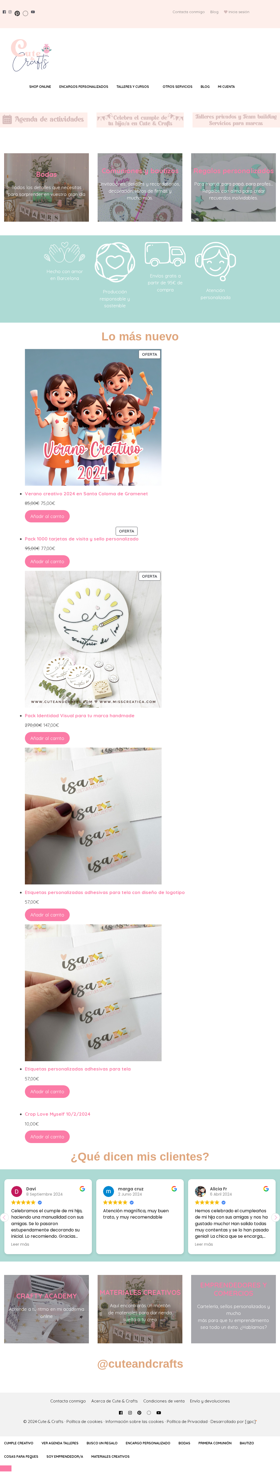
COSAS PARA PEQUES (21, 1456)
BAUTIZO (247, 1443)
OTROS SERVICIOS (177, 87)
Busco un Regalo (102, 1443)
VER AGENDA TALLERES (60, 1443)
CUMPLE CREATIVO (18, 1443)
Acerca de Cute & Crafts (114, 1401)
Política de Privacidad (187, 1421)
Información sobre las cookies (135, 1421)
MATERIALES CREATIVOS (140, 1292)
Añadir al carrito (47, 516)
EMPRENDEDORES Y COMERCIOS (233, 1289)
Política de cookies (84, 1421)
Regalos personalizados (233, 170)
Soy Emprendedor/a (64, 1456)
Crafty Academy (46, 1296)
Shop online (40, 87)
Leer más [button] (190, 1244)
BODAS (184, 1443)
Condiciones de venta (164, 1401)
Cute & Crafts (50, 1421)
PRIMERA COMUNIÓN (215, 1443)
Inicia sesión (239, 12)
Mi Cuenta (226, 87)
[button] (276, 1217)
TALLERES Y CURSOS (132, 87)
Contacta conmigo (189, 12)
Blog (214, 12)
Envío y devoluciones (210, 1401)
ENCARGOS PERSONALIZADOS (83, 87)
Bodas (46, 174)
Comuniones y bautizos (140, 170)
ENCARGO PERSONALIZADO (148, 1443)
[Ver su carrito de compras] (249, 86)
